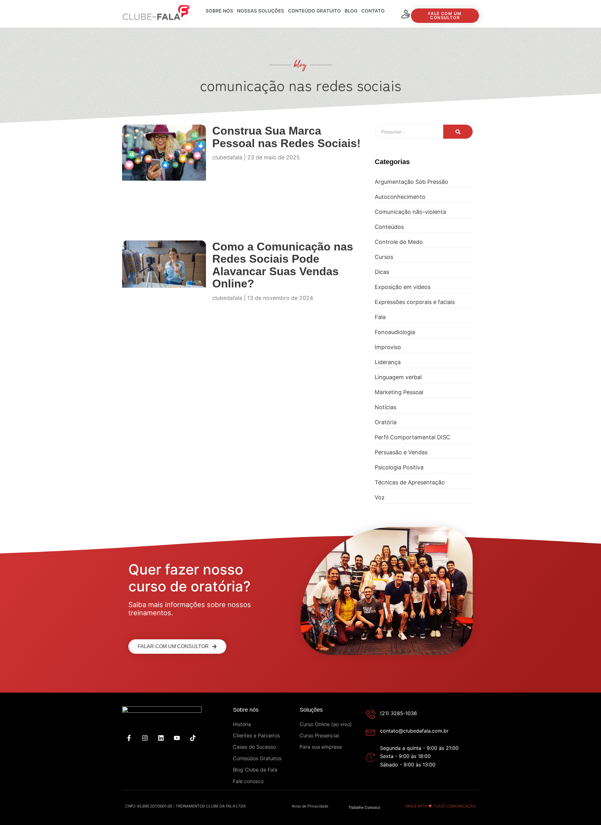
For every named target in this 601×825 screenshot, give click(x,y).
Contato (373, 11)
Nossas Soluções (260, 11)
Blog (351, 11)
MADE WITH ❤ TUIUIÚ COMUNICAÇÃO (441, 806)
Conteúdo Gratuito (314, 11)
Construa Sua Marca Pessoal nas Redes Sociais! (286, 137)
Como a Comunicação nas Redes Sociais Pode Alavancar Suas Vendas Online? (282, 265)
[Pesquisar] (458, 132)
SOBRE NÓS (219, 11)
